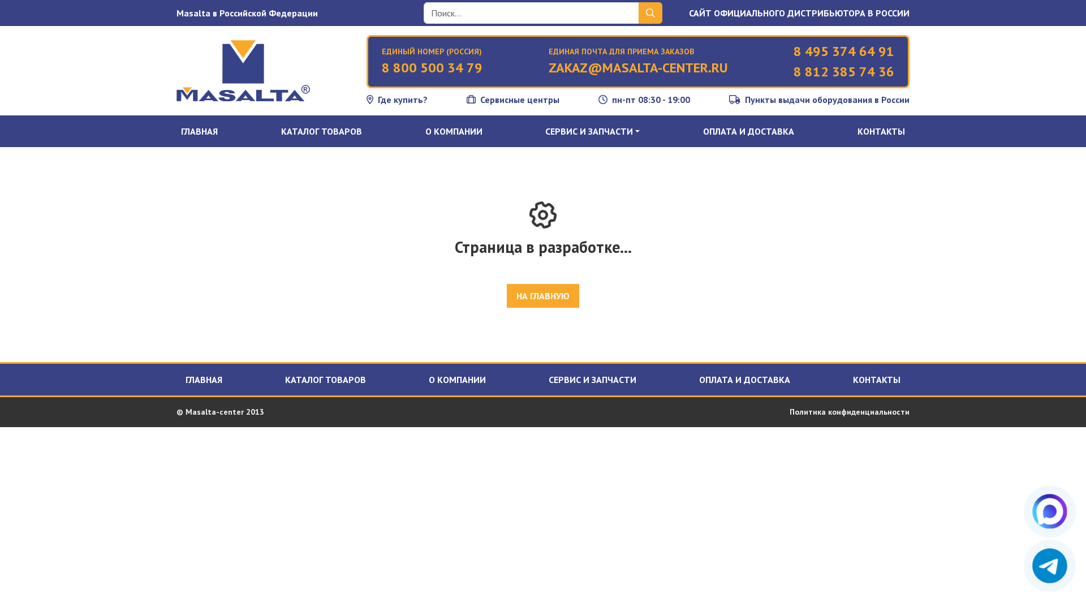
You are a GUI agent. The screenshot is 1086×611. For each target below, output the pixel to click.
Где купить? (403, 99)
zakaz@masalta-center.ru (638, 67)
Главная (199, 131)
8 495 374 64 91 (844, 51)
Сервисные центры (519, 99)
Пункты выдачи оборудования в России (827, 99)
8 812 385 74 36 (844, 71)
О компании (453, 131)
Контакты (881, 131)
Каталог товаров (321, 131)
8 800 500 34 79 (432, 67)
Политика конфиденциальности (850, 412)
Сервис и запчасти (592, 379)
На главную (543, 296)
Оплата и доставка (748, 131)
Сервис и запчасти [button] (589, 131)
